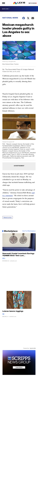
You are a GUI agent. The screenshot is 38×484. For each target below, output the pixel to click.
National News (10, 18)
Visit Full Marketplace (29, 231)
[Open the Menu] (3, 3)
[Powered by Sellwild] (33, 348)
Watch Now (32, 3)
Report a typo (8, 217)
